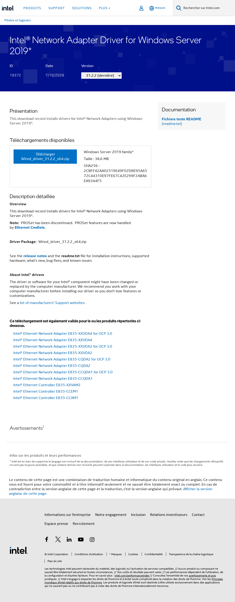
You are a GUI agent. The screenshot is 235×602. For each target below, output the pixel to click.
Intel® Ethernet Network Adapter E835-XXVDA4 (52, 340)
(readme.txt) (181, 121)
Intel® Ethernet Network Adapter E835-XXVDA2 (52, 353)
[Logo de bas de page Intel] (19, 550)
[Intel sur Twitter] (58, 540)
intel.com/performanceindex (132, 575)
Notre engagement (110, 514)
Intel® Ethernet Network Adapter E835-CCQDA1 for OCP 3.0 (63, 372)
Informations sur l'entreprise (68, 514)
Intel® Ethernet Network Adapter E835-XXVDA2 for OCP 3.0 (62, 346)
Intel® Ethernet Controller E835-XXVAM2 (47, 385)
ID (11, 66)
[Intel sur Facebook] (46, 540)
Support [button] (56, 8)
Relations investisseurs (168, 514)
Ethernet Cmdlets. (30, 227)
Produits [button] (32, 8)
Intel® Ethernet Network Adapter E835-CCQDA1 (53, 378)
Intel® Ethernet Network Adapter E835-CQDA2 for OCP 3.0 (61, 359)
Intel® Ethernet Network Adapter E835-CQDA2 (51, 365)
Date (49, 66)
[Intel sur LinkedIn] (69, 540)
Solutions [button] (82, 8)
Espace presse (56, 523)
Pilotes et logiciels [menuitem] (17, 20)
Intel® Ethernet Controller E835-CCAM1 (45, 398)
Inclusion (138, 514)
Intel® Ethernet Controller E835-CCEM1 (45, 391)
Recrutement (84, 523)
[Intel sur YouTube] (81, 540)
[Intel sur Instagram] (92, 540)
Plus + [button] (104, 8)
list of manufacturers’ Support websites (52, 303)
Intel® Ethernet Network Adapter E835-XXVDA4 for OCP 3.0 (62, 333)
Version (87, 66)
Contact (198, 514)
